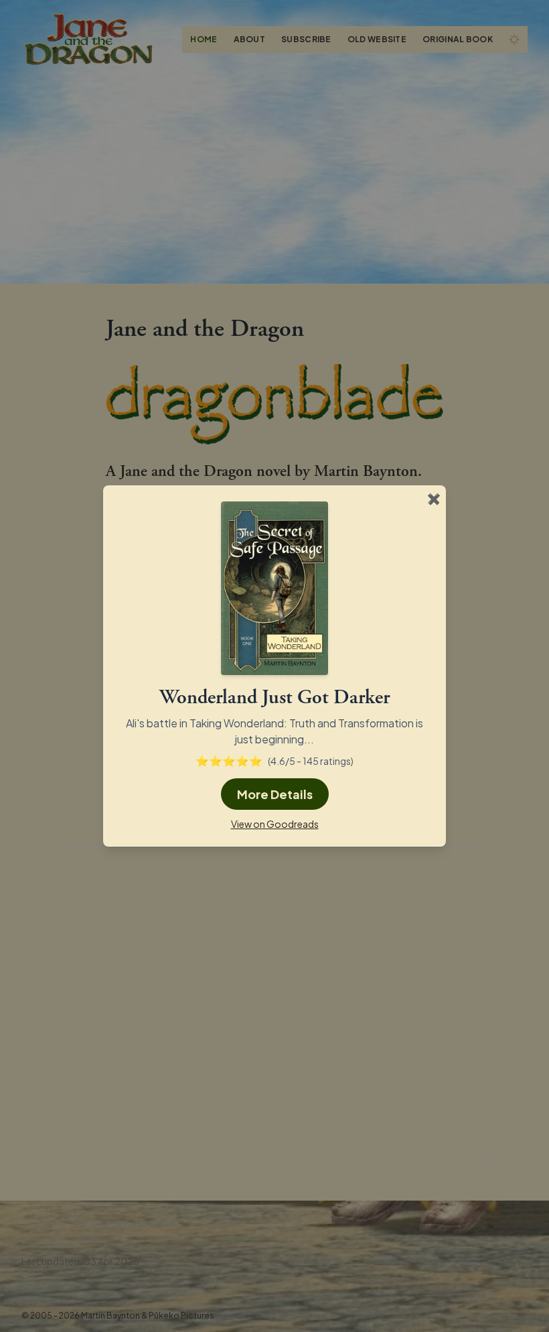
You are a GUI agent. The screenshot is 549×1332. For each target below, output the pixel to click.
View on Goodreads (275, 824)
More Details (275, 794)
